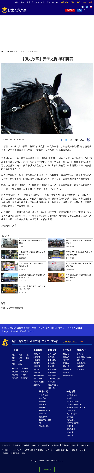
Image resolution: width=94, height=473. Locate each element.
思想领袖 (51, 366)
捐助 (78, 2)
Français (5, 331)
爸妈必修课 (67, 369)
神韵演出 (15, 378)
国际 (13, 355)
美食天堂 (42, 404)
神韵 (16, 2)
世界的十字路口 (54, 379)
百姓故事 (70, 426)
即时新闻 (15, 372)
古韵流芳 (66, 360)
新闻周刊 (37, 369)
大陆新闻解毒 (53, 385)
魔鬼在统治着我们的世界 (76, 408)
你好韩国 (42, 401)
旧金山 (54, 328)
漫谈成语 (66, 366)
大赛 (22, 2)
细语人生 (51, 388)
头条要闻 (15, 368)
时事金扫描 (52, 360)
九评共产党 (71, 411)
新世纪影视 (15, 453)
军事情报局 (52, 372)
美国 (13, 358)
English (79, 328)
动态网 (82, 450)
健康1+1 (80, 354)
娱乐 (27, 355)
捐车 (84, 2)
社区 (17, 51)
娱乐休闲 (43, 391)
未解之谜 (66, 354)
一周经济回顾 (39, 376)
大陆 (13, 364)
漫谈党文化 (71, 429)
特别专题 (71, 391)
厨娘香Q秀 (43, 417)
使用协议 (45, 445)
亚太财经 (37, 385)
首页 (3, 51)
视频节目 (35, 341)
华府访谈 (37, 372)
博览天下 (15, 375)
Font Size (82, 139)
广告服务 (65, 445)
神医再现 (80, 366)
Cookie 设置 (47, 469)
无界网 (5, 453)
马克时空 (51, 382)
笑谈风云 (66, 357)
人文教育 (67, 350)
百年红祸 (70, 417)
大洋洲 (34, 328)
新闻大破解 (52, 369)
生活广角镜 (43, 395)
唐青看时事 (52, 376)
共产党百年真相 (73, 401)
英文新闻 (64, 2)
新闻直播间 (70, 10)
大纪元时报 (28, 450)
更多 (24, 453)
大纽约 (13, 328)
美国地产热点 (68, 376)
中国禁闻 (37, 360)
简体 (42, 2)
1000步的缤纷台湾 (45, 421)
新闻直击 (37, 366)
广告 (72, 2)
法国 (48, 328)
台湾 (20, 358)
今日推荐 (24, 372)
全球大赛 (24, 378)
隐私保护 (35, 445)
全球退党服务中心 (62, 450)
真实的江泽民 (72, 414)
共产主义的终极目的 (74, 404)
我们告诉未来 (72, 395)
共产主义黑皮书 (73, 423)
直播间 (55, 341)
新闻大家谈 (52, 354)
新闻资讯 (10, 51)
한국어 (31, 331)
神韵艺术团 (17, 450)
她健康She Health (84, 357)
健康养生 (81, 350)
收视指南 (26, 445)
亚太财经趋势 (39, 382)
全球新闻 (37, 354)
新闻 (15, 350)
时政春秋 (51, 363)
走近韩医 (80, 369)
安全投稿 (55, 445)
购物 (90, 2)
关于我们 (16, 445)
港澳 (20, 355)
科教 (20, 364)
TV (80, 10)
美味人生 (42, 408)
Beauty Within (44, 411)
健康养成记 (81, 363)
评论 (13, 361)
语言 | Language (52, 2)
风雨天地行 (71, 420)
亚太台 (61, 328)
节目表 (45, 341)
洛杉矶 (27, 328)
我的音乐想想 (44, 426)
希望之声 (49, 450)
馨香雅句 (66, 363)
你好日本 (42, 398)
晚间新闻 (37, 363)
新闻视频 (38, 350)
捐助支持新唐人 (70, 341)
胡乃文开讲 (81, 360)
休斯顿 (41, 328)
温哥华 (30, 51)
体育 (27, 358)
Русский (14, 331)
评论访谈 (52, 350)
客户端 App (85, 445)
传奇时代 (70, 398)
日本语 (23, 331)
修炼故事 (70, 432)
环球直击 (37, 357)
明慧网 (74, 450)
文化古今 (66, 372)
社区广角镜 (38, 379)
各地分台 (30, 2)
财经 (20, 361)
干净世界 (39, 450)
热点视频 (24, 368)
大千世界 (42, 414)
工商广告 (70, 435)
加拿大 (23, 51)
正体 (37, 2)
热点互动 (51, 357)
